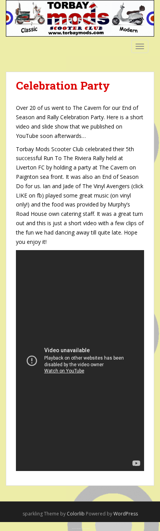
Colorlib (76, 513)
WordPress (125, 513)
